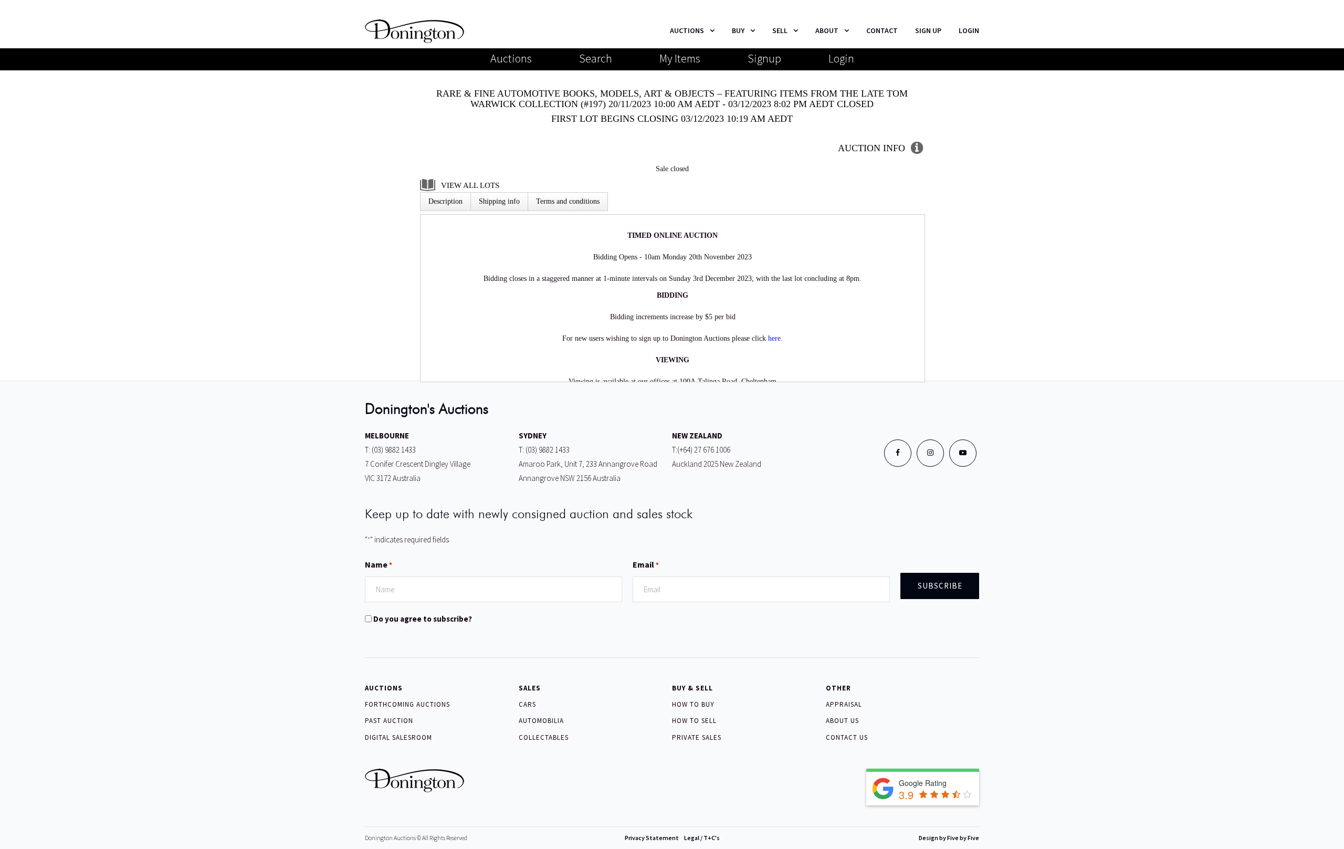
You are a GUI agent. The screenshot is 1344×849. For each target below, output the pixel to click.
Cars (527, 704)
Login (841, 58)
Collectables (544, 737)
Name (378, 564)
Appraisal (844, 704)
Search (595, 58)
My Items (679, 58)
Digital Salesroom (398, 737)
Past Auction (389, 720)
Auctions (511, 58)
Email (646, 564)
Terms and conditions (568, 201)
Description (445, 201)
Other (838, 688)
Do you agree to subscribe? (422, 619)
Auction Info (871, 148)
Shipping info (499, 201)
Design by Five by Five (949, 838)
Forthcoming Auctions (407, 704)
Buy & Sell (692, 688)
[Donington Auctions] (414, 30)
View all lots (470, 185)
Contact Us (847, 737)
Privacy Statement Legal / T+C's (672, 838)
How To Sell (694, 720)
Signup (764, 58)
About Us (842, 720)
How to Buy (693, 704)
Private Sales (696, 737)
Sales (530, 688)
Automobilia (541, 720)
